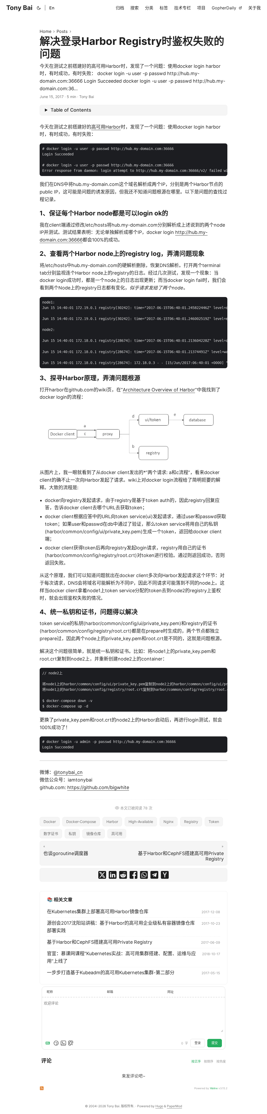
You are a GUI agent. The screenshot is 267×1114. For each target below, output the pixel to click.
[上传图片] (63, 1043)
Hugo (159, 1106)
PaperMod (174, 1106)
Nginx (168, 821)
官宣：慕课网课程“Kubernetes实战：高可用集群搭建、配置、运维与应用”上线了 (121, 957)
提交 (214, 1043)
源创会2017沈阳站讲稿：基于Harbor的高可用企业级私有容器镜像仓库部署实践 (121, 926)
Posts (62, 31)
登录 (198, 1043)
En (51, 7)
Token (214, 821)
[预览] (71, 1043)
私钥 (72, 833)
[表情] (56, 1043)
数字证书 (51, 833)
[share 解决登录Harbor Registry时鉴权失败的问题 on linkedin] (113, 875)
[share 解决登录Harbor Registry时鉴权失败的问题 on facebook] (133, 875)
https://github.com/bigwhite (98, 787)
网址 (170, 992)
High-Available (141, 821)
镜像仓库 (93, 833)
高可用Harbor (106, 127)
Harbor (112, 821)
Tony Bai (19, 7)
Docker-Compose (81, 821)
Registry (191, 821)
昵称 (50, 992)
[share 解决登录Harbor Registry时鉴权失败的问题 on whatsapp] (144, 875)
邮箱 (110, 992)
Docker (50, 821)
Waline (214, 1088)
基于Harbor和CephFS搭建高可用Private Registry (99, 942)
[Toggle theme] (39, 8)
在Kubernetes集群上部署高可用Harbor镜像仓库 (97, 911)
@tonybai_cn (68, 772)
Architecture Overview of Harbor (159, 389)
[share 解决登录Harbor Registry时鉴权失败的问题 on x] (102, 875)
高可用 (116, 833)
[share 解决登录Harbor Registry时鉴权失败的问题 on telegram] (154, 875)
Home (45, 31)
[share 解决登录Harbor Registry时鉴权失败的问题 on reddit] (123, 875)
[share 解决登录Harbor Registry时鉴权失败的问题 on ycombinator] (165, 875)
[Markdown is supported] (49, 1043)
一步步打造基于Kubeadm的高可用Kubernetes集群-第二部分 (110, 972)
